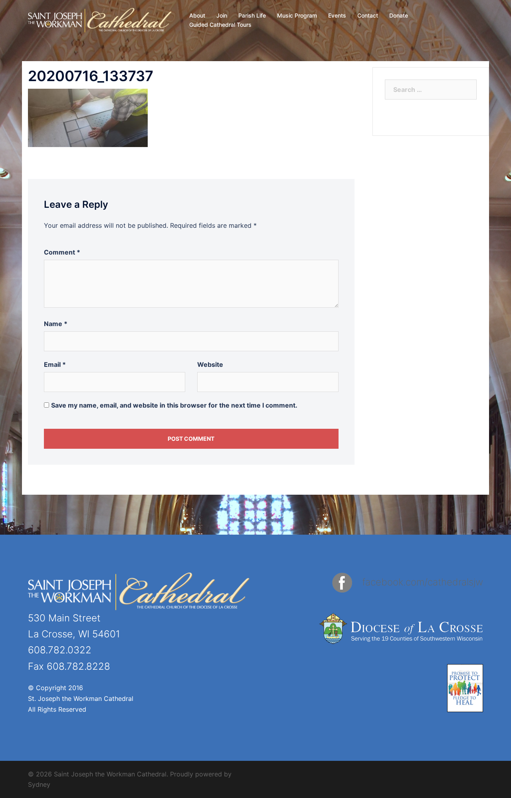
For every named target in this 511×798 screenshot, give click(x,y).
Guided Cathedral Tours (220, 24)
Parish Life (252, 15)
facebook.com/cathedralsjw (422, 582)
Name (55, 324)
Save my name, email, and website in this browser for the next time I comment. (174, 405)
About (197, 15)
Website (210, 364)
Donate (398, 15)
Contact (367, 15)
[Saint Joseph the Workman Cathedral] (100, 20)
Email (55, 364)
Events (337, 15)
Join (221, 15)
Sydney (39, 784)
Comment (62, 252)
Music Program (297, 15)
